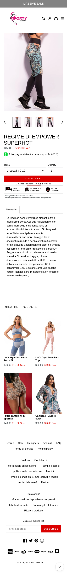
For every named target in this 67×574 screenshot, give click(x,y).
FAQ (58, 443)
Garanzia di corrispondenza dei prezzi (33, 499)
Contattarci (40, 460)
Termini (50, 471)
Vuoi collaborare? (27, 482)
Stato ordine (33, 493)
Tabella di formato (18, 505)
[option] (16, 122)
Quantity (52, 165)
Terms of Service (23, 448)
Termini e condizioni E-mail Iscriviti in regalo (33, 476)
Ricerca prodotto (33, 510)
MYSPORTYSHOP (34, 563)
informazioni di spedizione (22, 465)
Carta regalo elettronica (45, 505)
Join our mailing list (33, 520)
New (20, 443)
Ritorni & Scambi (50, 465)
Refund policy (45, 448)
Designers (33, 443)
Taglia (7, 165)
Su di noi (25, 460)
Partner (45, 482)
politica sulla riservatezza (27, 471)
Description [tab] (11, 209)
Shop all (47, 443)
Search (10, 443)
